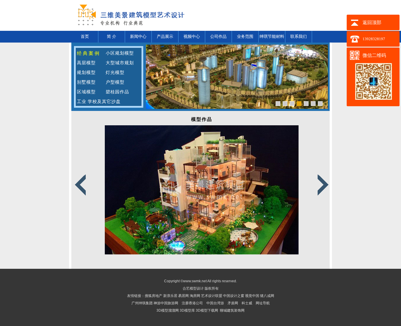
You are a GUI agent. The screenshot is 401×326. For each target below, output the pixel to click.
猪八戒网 (267, 296)
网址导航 (263, 303)
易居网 (184, 296)
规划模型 (86, 72)
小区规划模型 (120, 53)
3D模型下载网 (207, 310)
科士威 (247, 303)
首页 (85, 36)
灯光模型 (115, 72)
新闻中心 (138, 36)
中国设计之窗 (233, 296)
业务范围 (245, 36)
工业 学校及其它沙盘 (99, 101)
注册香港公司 (192, 303)
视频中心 (191, 36)
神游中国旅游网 (166, 303)
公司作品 (218, 36)
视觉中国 (252, 296)
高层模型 (86, 62)
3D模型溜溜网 (167, 310)
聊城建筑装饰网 (232, 310)
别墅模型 (86, 82)
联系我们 (298, 36)
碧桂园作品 (117, 91)
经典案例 (88, 53)
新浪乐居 (170, 296)
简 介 (111, 36)
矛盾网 (233, 303)
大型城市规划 (120, 62)
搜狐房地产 (153, 296)
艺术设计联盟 (211, 296)
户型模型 (115, 82)
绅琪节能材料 (272, 36)
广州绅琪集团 (142, 303)
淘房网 (195, 296)
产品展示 (165, 36)
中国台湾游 (215, 303)
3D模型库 (187, 310)
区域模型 (86, 91)
